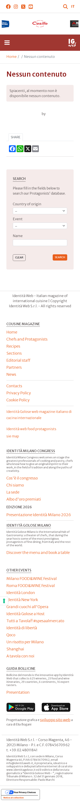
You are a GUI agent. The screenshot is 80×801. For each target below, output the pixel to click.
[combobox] (40, 242)
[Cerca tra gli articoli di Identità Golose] (66, 6)
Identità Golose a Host (25, 613)
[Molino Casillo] (40, 23)
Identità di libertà (21, 627)
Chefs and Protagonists (27, 339)
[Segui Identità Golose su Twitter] (23, 6)
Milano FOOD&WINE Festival (31, 578)
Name (18, 236)
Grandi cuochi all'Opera (27, 606)
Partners (14, 367)
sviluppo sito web (55, 719)
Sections (14, 353)
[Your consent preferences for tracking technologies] (4, 601)
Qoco (10, 634)
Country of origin (27, 204)
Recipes (13, 346)
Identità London (20, 592)
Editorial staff (18, 360)
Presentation (18, 692)
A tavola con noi (20, 656)
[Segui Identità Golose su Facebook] (8, 6)
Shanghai (15, 649)
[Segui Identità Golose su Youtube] (30, 6)
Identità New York (22, 599)
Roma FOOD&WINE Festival (30, 585)
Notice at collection (13, 797)
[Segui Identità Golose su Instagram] (16, 6)
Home (11, 56)
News (11, 374)
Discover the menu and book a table (38, 552)
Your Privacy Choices (25, 792)
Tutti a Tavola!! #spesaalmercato (35, 620)
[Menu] (7, 42)
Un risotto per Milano (25, 641)
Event (18, 219)
